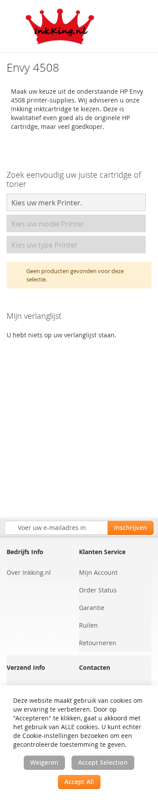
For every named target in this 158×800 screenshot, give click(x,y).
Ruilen (88, 625)
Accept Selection (103, 762)
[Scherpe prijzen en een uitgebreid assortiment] (60, 26)
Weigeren (44, 762)
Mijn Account (98, 572)
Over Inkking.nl (29, 572)
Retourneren (97, 643)
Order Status (98, 590)
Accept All (79, 782)
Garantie (91, 607)
